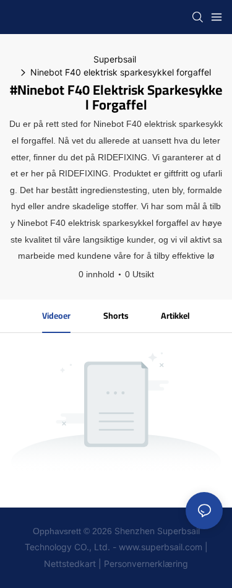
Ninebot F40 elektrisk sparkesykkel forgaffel (120, 72)
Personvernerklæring (146, 563)
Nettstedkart (70, 563)
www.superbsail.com (160, 547)
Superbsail (114, 59)
